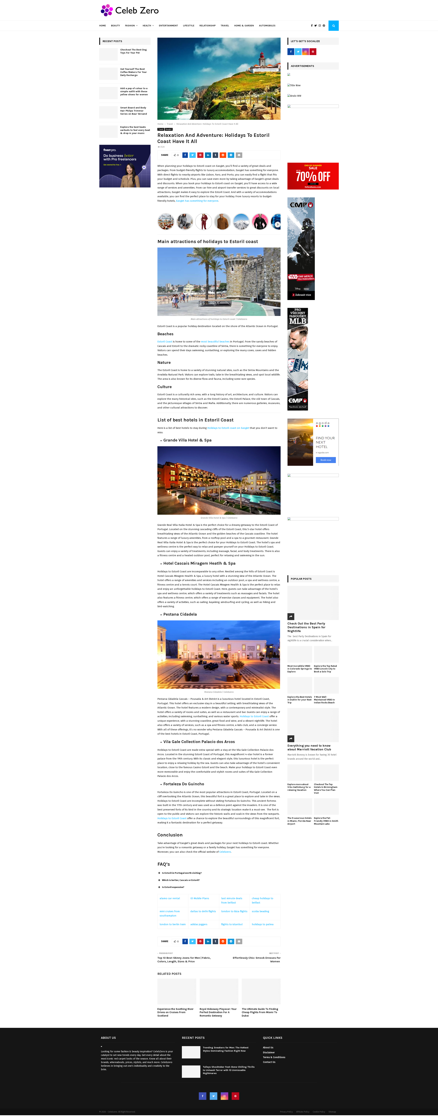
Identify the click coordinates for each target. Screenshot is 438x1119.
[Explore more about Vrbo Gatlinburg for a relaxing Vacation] (299, 772)
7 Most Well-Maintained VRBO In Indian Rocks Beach (324, 700)
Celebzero (225, 851)
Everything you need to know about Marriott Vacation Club (309, 747)
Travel (225, 25)
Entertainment (168, 25)
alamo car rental (170, 898)
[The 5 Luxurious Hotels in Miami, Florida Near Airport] (299, 806)
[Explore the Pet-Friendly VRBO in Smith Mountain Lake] (326, 806)
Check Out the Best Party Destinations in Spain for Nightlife (306, 627)
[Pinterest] (325, 26)
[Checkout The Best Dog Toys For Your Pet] (108, 54)
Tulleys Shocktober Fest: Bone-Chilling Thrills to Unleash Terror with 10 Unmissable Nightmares (229, 1070)
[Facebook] (312, 26)
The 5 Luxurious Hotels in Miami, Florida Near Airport (299, 821)
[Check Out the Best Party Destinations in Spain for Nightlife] (313, 603)
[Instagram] (321, 26)
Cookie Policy (319, 1112)
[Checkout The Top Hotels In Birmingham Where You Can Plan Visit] (326, 772)
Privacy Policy (286, 1112)
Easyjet (169, 129)
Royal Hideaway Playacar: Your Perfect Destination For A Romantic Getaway (218, 1012)
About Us (268, 1047)
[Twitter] (316, 26)
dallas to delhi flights (203, 911)
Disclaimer (269, 1052)
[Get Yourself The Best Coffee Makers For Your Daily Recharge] (108, 74)
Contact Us (269, 1062)
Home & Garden (244, 25)
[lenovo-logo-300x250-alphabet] (288, 75)
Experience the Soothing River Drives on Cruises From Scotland (175, 1012)
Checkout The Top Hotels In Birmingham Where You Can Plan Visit (325, 788)
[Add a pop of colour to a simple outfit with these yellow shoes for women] (108, 93)
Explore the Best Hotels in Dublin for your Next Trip (299, 700)
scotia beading (260, 911)
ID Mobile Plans (199, 898)
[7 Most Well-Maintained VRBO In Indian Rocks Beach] (326, 685)
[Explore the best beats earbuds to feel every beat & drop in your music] (108, 132)
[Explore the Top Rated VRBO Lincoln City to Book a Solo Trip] (326, 654)
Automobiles (267, 25)
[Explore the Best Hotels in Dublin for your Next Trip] (299, 685)
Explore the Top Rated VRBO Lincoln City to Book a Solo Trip (325, 669)
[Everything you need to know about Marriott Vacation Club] (313, 725)
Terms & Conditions (274, 1057)
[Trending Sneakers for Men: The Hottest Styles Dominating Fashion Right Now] (191, 1052)
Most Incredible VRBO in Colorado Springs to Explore (299, 669)
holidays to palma (263, 924)
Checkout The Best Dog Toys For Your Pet (133, 51)
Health (147, 25)
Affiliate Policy (302, 1112)
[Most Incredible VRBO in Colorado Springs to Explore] (299, 654)
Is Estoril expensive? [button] (173, 887)
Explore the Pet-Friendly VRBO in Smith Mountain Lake (326, 821)
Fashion (130, 25)
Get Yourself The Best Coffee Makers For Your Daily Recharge (133, 72)
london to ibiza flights (234, 911)
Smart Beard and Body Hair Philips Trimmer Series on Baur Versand (133, 110)
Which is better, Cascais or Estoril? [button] (181, 880)
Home (102, 25)
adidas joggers (198, 924)
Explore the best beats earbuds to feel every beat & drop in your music (135, 130)
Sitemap (332, 1112)
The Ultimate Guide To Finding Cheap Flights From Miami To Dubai (260, 1012)
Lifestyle (188, 25)
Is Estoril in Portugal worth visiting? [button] (182, 873)
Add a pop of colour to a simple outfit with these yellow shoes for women (134, 91)
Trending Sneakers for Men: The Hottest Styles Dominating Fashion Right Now (225, 1049)
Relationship (207, 25)
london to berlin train (173, 924)
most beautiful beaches (215, 341)
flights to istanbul (232, 924)
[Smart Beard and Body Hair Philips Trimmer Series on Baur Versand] (108, 112)
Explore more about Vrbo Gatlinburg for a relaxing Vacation (299, 787)
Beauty (115, 25)
